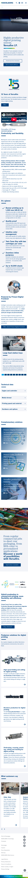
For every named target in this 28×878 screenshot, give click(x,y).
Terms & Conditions (6, 864)
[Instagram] (24, 846)
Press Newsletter (5, 850)
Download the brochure (13, 60)
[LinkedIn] (24, 837)
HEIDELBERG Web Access (7, 855)
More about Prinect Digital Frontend (14, 327)
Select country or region (7, 866)
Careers (3, 847)
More (5, 105)
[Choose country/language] (19, 3)
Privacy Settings (5, 869)
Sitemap (3, 852)
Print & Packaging (5, 836)
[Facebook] (24, 840)
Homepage (4, 845)
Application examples (12, 565)
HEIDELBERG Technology (7, 838)
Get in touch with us (12, 64)
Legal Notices (4, 859)
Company (3, 841)
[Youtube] (24, 843)
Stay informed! (8, 627)
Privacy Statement (5, 861)
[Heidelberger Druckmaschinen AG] (7, 2)
